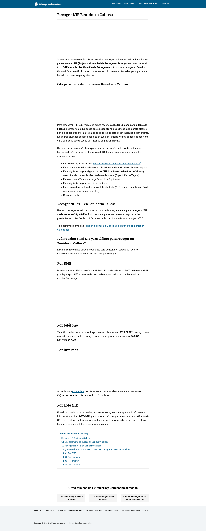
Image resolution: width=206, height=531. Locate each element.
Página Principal (112, 511)
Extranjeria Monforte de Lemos (70, 511)
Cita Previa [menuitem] (116, 4)
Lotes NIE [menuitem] (165, 4)
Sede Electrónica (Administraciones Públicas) (117, 163)
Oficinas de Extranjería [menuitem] (149, 4)
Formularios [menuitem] (129, 4)
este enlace (78, 391)
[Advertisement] (103, 40)
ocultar (84, 434)
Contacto (50, 511)
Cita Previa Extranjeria (56, 523)
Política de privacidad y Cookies (135, 511)
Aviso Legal (38, 511)
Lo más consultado (94, 511)
